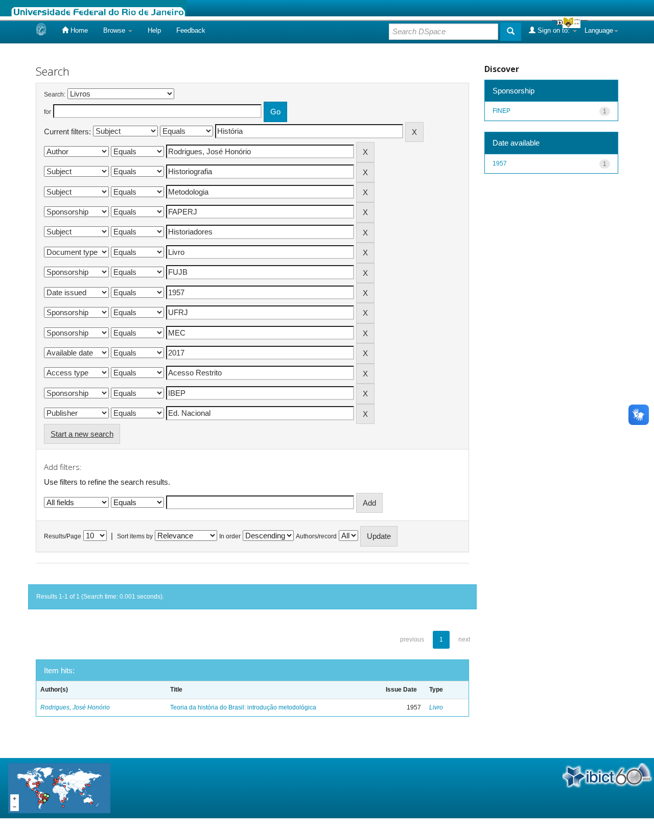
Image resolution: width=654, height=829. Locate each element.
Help (154, 30)
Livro (436, 707)
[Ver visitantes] (59, 787)
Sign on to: (553, 30)
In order (230, 536)
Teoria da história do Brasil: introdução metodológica (243, 707)
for (47, 111)
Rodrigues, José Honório (75, 707)
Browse (115, 30)
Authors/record (316, 536)
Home (78, 30)
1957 (500, 163)
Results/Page (62, 536)
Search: (54, 94)
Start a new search (82, 434)
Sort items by (135, 536)
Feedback (190, 30)
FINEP (501, 110)
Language (599, 30)
